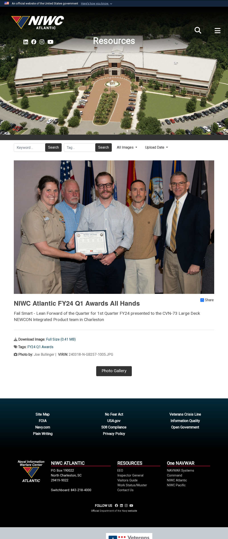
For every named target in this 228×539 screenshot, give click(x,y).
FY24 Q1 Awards (40, 347)
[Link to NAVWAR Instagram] (126, 506)
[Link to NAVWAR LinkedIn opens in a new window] (25, 42)
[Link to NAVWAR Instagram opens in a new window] (42, 42)
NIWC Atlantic (177, 480)
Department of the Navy (113, 510)
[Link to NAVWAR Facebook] (116, 506)
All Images (125, 147)
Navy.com (42, 427)
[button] (97, 3)
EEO (120, 470)
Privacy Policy (114, 434)
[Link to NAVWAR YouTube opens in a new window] (50, 42)
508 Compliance (113, 427)
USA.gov (113, 421)
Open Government (185, 427)
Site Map (43, 414)
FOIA (43, 421)
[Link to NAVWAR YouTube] (131, 506)
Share (209, 300)
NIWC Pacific (176, 485)
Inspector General (130, 475)
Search (53, 147)
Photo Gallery (114, 370)
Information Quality (185, 421)
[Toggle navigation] (217, 31)
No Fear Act (114, 414)
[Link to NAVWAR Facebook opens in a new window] (34, 42)
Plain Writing (43, 434)
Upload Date (155, 147)
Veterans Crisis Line (185, 414)
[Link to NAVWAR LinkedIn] (121, 506)
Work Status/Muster (132, 485)
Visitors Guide (127, 480)
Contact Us (125, 490)
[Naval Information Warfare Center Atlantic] (38, 24)
